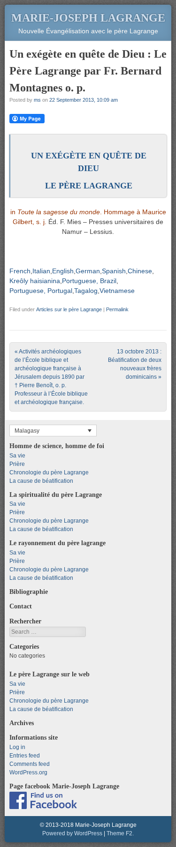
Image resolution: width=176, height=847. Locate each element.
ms (37, 100)
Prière (17, 464)
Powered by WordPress (72, 833)
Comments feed (29, 764)
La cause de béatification (41, 481)
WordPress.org (28, 772)
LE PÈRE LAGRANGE (88, 185)
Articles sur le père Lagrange (69, 309)
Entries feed (24, 755)
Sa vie (17, 455)
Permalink (117, 309)
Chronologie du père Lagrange (49, 472)
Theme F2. (120, 833)
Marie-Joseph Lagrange (88, 18)
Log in (17, 747)
